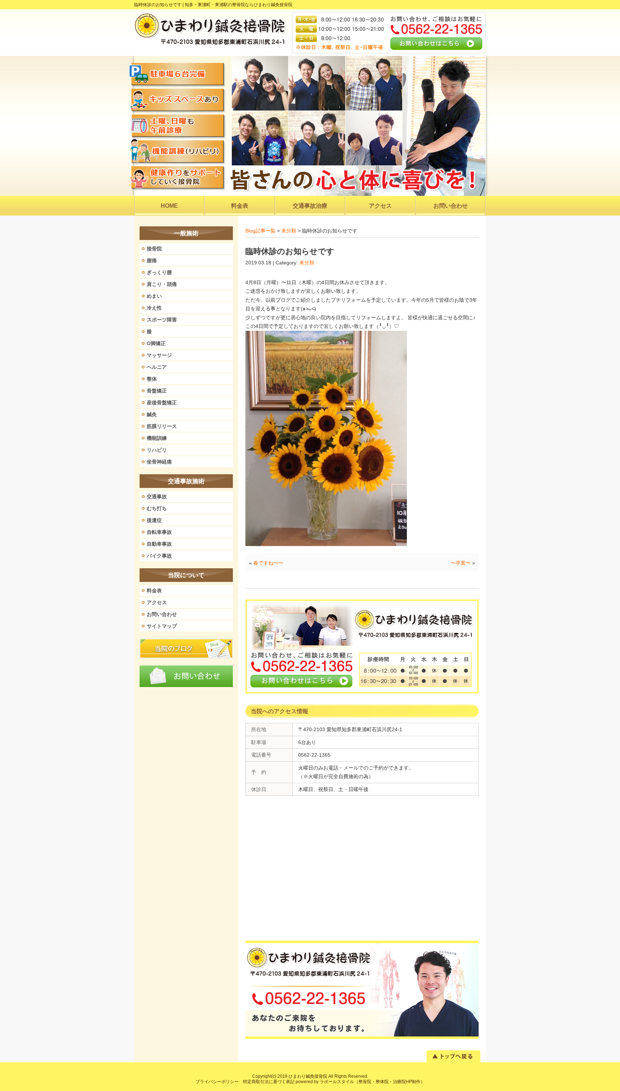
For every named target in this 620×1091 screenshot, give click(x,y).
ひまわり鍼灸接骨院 (307, 1076)
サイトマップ (162, 626)
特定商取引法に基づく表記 (269, 1081)
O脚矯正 (156, 343)
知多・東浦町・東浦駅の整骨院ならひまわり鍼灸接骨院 (238, 4)
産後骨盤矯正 (162, 402)
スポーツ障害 (162, 320)
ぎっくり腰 (159, 272)
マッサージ (159, 355)
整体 (152, 379)
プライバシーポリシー (217, 1081)
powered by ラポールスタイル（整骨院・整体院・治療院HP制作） (360, 1081)
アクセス (157, 602)
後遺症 (154, 520)
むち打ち (157, 508)
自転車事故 (159, 532)
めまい (154, 296)
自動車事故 (159, 544)
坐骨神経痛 (159, 462)
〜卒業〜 (461, 563)
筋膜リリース (162, 426)
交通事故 (157, 496)
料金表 (154, 590)
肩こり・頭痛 (162, 284)
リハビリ (157, 450)
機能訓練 (157, 438)
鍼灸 (152, 414)
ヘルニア (157, 367)
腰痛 (152, 260)
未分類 (288, 231)
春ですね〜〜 (268, 563)
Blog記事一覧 (260, 231)
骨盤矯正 (157, 391)
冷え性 (154, 308)
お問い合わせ (162, 614)
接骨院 (154, 248)
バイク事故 (159, 556)
